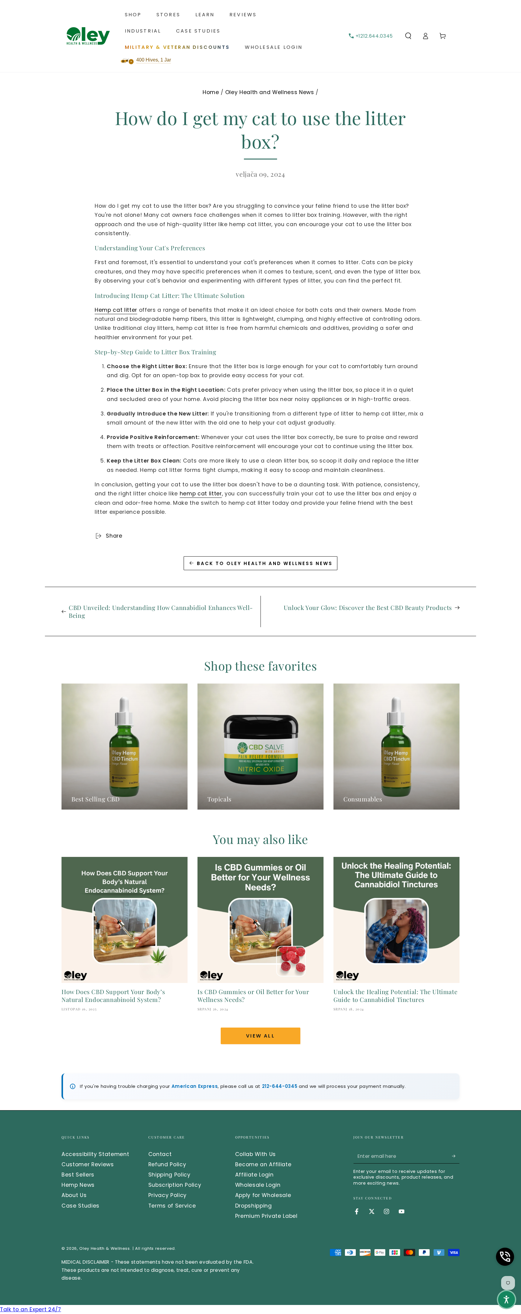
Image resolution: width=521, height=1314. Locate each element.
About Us (74, 1195)
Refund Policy (167, 1164)
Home (211, 92)
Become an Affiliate (263, 1164)
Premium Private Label (266, 1216)
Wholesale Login (258, 1185)
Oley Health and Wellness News (269, 92)
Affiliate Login (254, 1174)
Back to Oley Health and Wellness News (265, 563)
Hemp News (78, 1185)
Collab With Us (255, 1154)
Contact (160, 1154)
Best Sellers (78, 1174)
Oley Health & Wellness (104, 1248)
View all (260, 1035)
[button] (408, 36)
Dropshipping (253, 1205)
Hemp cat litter (116, 310)
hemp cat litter (201, 493)
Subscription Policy (174, 1185)
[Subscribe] (455, 1156)
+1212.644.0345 (374, 36)
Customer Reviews (88, 1164)
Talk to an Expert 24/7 (30, 1309)
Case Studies (80, 1205)
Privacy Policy (167, 1195)
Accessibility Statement (95, 1154)
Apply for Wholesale (263, 1195)
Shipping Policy (169, 1174)
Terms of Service (172, 1205)
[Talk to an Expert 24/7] (505, 1257)
